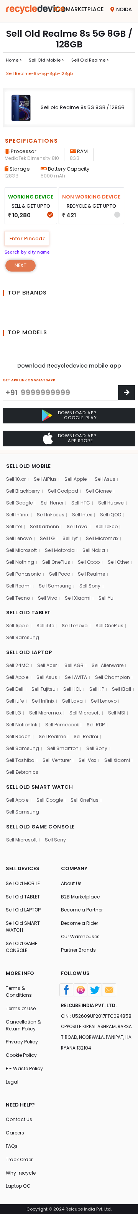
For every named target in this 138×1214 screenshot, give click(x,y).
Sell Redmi (18, 586)
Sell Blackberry (23, 491)
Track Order (19, 1159)
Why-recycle (21, 1173)
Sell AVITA (76, 677)
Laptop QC (18, 1186)
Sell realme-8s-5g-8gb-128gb (39, 73)
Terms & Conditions (19, 991)
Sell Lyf (70, 538)
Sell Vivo (47, 598)
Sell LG (47, 538)
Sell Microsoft (21, 550)
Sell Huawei (111, 503)
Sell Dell (14, 689)
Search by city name (27, 252)
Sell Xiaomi (77, 598)
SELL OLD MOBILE (28, 466)
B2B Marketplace (80, 896)
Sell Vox (87, 760)
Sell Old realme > (90, 60)
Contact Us (19, 1119)
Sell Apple (75, 479)
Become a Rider (79, 923)
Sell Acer (47, 665)
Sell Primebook (62, 724)
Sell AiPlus (45, 479)
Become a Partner (82, 909)
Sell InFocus (50, 514)
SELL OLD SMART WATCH (39, 787)
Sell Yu (106, 598)
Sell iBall (121, 689)
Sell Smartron (63, 748)
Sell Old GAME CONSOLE (21, 947)
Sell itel (14, 526)
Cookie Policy (21, 1055)
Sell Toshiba (20, 760)
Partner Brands (78, 950)
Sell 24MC (17, 665)
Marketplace (79, 9)
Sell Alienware (107, 665)
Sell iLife (45, 625)
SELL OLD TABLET (28, 612)
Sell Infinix (17, 514)
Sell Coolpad (63, 491)
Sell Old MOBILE (23, 883)
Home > (14, 60)
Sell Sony (89, 586)
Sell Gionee (99, 491)
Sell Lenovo (19, 538)
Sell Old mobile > (46, 60)
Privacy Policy (22, 1041)
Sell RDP (96, 724)
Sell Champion (112, 677)
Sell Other (118, 562)
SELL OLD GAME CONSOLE (40, 826)
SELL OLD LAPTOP (29, 652)
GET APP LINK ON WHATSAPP (29, 380)
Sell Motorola (60, 550)
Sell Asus (105, 479)
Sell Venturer (57, 760)
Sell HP (96, 689)
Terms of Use (21, 1008)
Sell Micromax (102, 538)
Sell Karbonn (44, 526)
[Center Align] (126, 392)
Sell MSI (116, 713)
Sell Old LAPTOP (23, 909)
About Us (71, 883)
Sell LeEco (106, 526)
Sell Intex (82, 514)
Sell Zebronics (22, 772)
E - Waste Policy (24, 1068)
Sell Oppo (89, 562)
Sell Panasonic (23, 574)
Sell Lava (77, 526)
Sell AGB (74, 665)
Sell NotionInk (21, 724)
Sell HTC (80, 503)
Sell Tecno (18, 598)
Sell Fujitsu (43, 689)
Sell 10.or (16, 479)
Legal (12, 1082)
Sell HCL (72, 689)
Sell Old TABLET (23, 896)
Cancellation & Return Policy (23, 1025)
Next (20, 265)
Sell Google (19, 503)
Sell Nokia (93, 550)
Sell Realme (91, 574)
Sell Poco (59, 574)
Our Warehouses (80, 936)
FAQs (12, 1146)
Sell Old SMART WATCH (23, 926)
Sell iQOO (110, 514)
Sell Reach (18, 736)
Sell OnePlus (56, 562)
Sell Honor (52, 503)
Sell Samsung (55, 586)
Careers (15, 1132)
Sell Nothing (20, 562)
